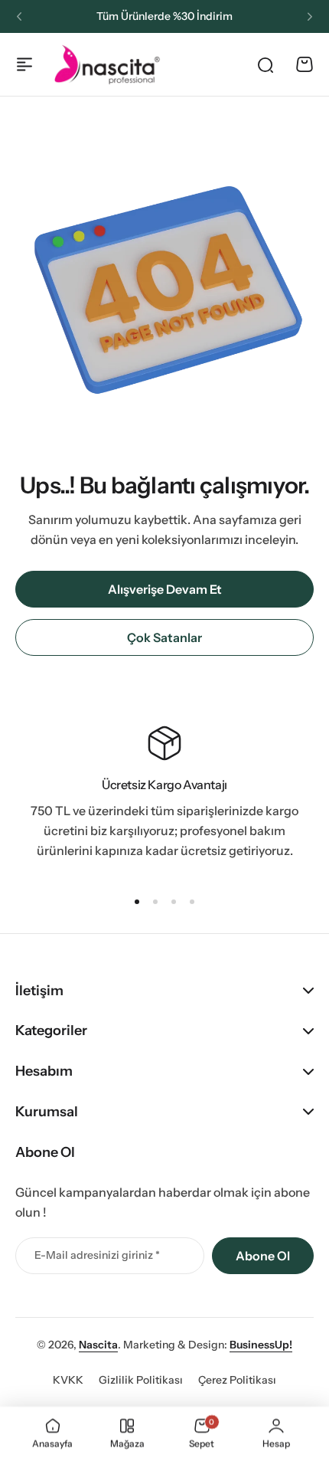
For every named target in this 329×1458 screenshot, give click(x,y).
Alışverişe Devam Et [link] (165, 589)
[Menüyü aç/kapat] (24, 64)
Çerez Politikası (237, 1380)
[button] (19, 16)
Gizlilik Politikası (141, 1380)
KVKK (68, 1380)
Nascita (98, 1345)
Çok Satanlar (164, 637)
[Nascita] (107, 64)
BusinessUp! (261, 1345)
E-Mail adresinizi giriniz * (97, 1255)
